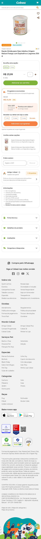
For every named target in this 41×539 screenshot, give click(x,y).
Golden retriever (7, 404)
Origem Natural (6, 48)
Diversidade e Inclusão (28, 287)
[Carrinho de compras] (37, 3)
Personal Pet (6, 344)
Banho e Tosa (6, 341)
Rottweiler (24, 398)
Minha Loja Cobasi (26, 368)
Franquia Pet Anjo (8, 347)
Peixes (22, 386)
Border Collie (24, 401)
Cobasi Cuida (6, 331)
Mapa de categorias (19, 508)
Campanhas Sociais (8, 290)
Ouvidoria (23, 316)
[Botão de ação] (36, 179)
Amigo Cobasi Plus (27, 326)
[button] (2, 3)
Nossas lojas (24, 284)
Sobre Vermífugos (8, 365)
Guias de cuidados (8, 371)
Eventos (4, 287)
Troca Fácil (5, 316)
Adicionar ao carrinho (20, 83)
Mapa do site (6, 508)
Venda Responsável (27, 290)
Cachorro (5, 380)
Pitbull (4, 401)
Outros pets (6, 389)
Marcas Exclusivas (8, 356)
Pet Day (4, 368)
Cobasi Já (23, 329)
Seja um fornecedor (27, 292)
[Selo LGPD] (28, 446)
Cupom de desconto (27, 359)
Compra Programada (9, 329)
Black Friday (6, 362)
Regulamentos (25, 308)
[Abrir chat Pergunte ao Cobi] (37, 526)
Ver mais (32, 118)
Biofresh (4, 359)
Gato (22, 380)
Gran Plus (23, 365)
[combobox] (20, 7)
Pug (3, 398)
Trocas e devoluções (27, 313)
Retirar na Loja (25, 331)
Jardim (4, 386)
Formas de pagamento (10, 313)
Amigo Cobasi (6, 326)
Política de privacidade (28, 311)
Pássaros (5, 383)
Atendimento (6, 308)
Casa (22, 383)
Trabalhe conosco (8, 292)
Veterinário (24, 341)
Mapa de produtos (8, 510)
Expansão (5, 295)
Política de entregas (9, 311)
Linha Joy (23, 356)
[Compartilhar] (38, 18)
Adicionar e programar (20, 124)
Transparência (25, 295)
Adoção (23, 344)
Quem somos (6, 284)
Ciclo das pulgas (26, 362)
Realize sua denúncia (9, 298)
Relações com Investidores (29, 298)
